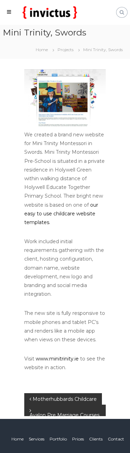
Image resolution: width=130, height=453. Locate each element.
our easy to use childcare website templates (61, 213)
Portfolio (58, 439)
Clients (96, 439)
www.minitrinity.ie (57, 359)
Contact (116, 439)
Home (17, 439)
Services (36, 439)
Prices (78, 439)
